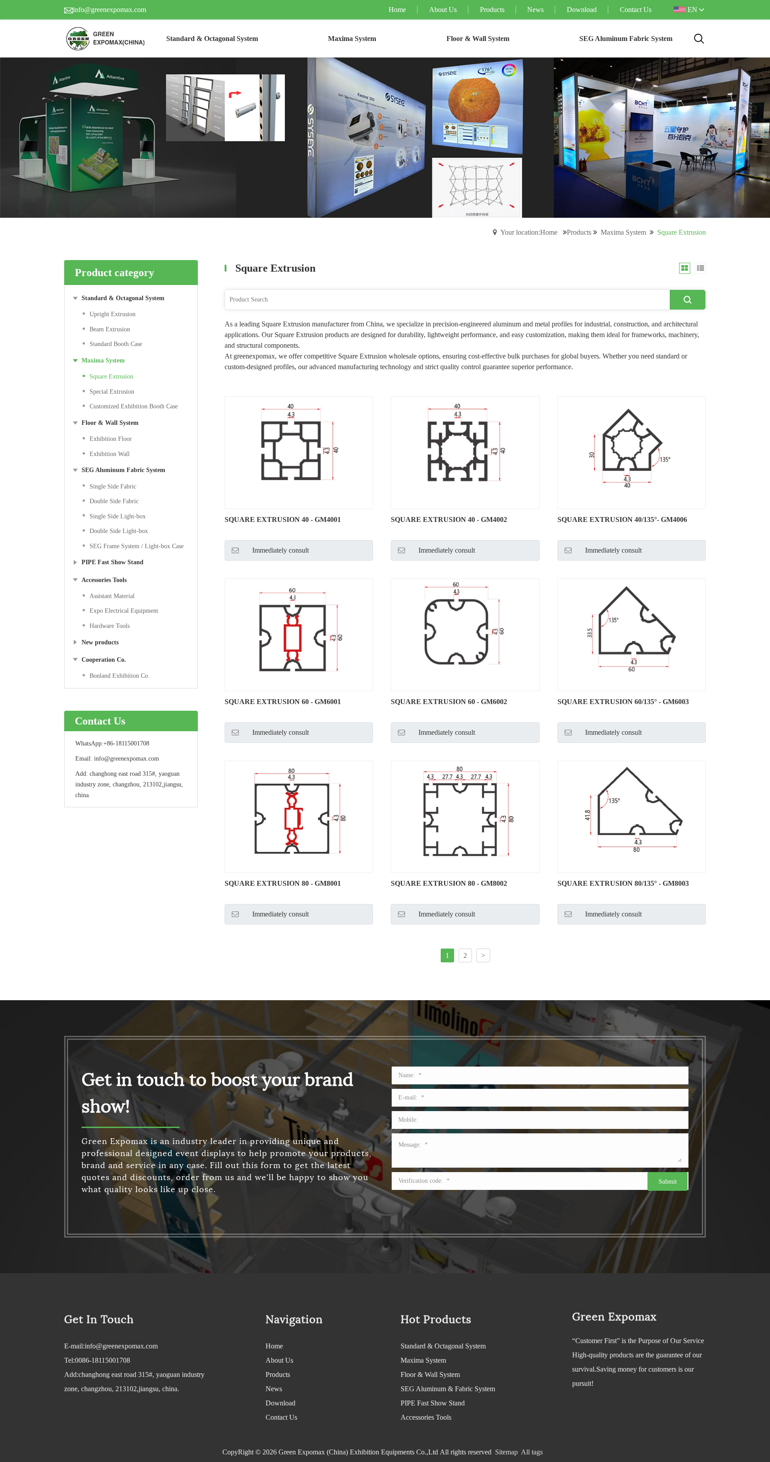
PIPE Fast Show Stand (433, 1403)
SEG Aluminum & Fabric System (448, 1389)
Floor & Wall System (430, 1374)
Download (280, 1403)
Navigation (294, 1319)
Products (579, 232)
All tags (532, 1452)
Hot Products (436, 1319)
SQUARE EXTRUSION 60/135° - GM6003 (623, 701)
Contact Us (281, 1417)
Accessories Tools (426, 1417)
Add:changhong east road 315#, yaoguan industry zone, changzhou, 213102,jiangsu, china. (134, 1382)
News (274, 1389)
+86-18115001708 (126, 743)
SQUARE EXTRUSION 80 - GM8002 (449, 883)
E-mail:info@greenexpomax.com (111, 1346)
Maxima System (623, 232)
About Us (279, 1360)
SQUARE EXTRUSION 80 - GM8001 (283, 883)
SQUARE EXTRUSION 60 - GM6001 (283, 701)
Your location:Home (528, 232)
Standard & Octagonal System (443, 1346)
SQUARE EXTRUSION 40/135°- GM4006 (622, 519)
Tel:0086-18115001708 (97, 1360)
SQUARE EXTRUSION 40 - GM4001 (283, 519)
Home (274, 1346)
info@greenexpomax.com (109, 9)
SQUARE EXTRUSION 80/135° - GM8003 (623, 883)
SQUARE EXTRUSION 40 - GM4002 (449, 519)
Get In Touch (99, 1319)
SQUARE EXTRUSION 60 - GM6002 (449, 701)
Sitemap (506, 1452)
